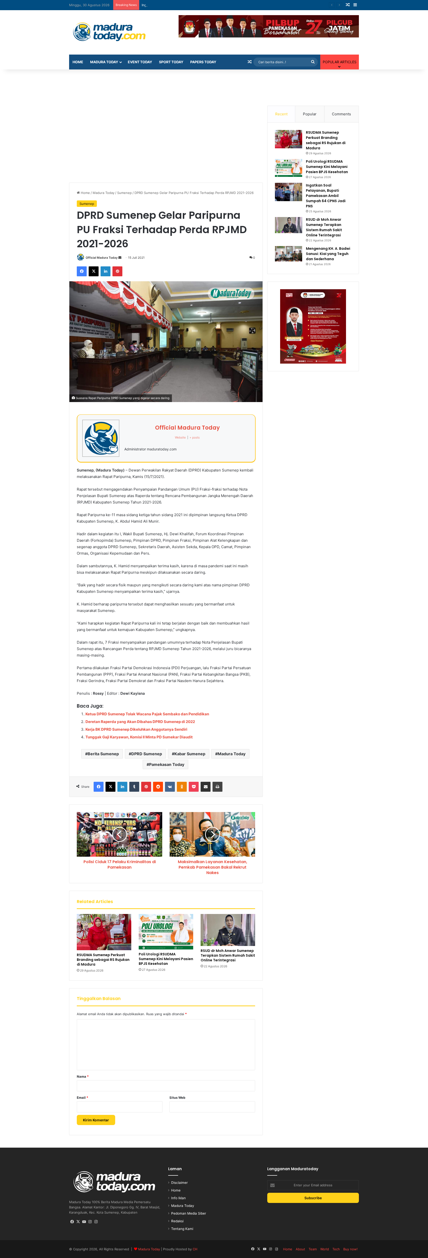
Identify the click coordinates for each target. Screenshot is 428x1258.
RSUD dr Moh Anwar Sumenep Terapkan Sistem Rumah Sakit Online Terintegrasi (228, 955)
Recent (281, 114)
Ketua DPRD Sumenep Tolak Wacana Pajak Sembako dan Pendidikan (147, 714)
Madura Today (104, 62)
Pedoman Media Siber (188, 1213)
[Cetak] (217, 787)
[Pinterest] (117, 271)
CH (195, 1249)
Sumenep (124, 193)
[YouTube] (84, 1222)
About (300, 1249)
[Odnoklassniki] (182, 787)
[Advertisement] (214, 85)
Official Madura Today (102, 257)
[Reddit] (158, 787)
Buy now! (350, 1249)
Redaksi (177, 1221)
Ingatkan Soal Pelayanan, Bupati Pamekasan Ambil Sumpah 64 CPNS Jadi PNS (201, 5)
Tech (336, 1249)
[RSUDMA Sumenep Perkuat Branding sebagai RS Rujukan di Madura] (104, 932)
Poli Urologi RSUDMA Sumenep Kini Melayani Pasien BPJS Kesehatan (166, 959)
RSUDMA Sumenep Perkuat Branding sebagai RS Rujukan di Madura (103, 959)
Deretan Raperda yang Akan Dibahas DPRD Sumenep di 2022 (140, 721)
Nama (83, 1076)
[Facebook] (82, 271)
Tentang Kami (182, 1229)
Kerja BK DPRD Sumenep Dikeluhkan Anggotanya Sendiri (136, 729)
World (324, 1249)
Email (82, 1098)
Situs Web (177, 1098)
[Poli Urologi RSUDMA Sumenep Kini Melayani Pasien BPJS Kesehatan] (166, 931)
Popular (310, 114)
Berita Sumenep (103, 753)
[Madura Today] (115, 32)
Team (313, 1249)
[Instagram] (90, 1222)
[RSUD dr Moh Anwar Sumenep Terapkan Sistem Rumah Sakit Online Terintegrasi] (228, 930)
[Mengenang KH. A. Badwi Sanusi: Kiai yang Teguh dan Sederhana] (288, 253)
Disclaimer (179, 1183)
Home (78, 62)
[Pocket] (194, 787)
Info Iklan (178, 1198)
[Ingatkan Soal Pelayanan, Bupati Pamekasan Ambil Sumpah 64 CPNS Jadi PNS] (288, 192)
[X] (94, 271)
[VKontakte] (170, 787)
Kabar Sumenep (189, 753)
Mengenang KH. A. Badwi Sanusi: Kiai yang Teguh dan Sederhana (328, 253)
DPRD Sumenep (146, 753)
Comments (341, 114)
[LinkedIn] (105, 271)
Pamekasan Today (166, 764)
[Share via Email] (206, 787)
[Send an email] (119, 257)
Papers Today (203, 62)
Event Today (140, 62)
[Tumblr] (134, 787)
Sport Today (171, 62)
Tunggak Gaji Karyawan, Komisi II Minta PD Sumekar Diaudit (139, 737)
